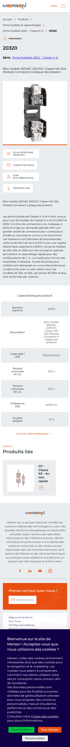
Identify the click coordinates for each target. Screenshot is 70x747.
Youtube (40, 571)
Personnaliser (35, 738)
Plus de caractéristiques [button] (32, 434)
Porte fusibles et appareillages (22, 25)
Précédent (15, 38)
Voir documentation (23, 176)
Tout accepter (21, 729)
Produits (23, 19)
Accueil (7, 19)
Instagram (50, 571)
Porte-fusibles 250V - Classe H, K (23, 30)
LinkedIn (30, 571)
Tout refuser (50, 729)
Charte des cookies (45, 716)
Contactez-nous (23, 165)
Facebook (20, 571)
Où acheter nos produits (23, 153)
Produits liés (21, 188)
